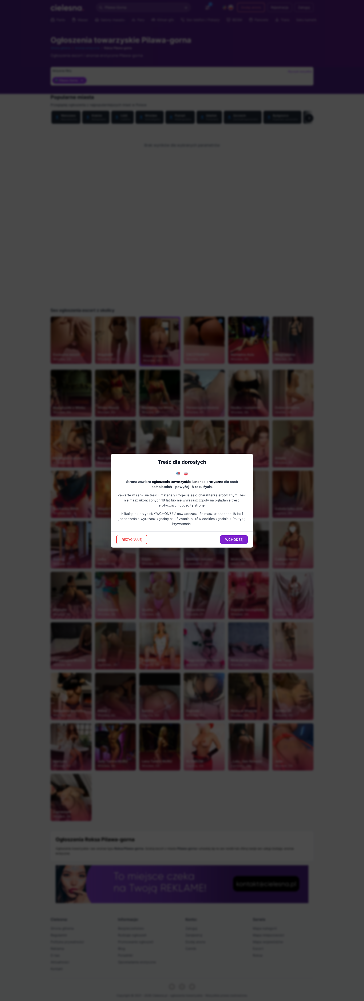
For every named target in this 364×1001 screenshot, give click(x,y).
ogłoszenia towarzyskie (171, 482)
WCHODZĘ (234, 539)
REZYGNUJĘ (132, 539)
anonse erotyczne (208, 482)
